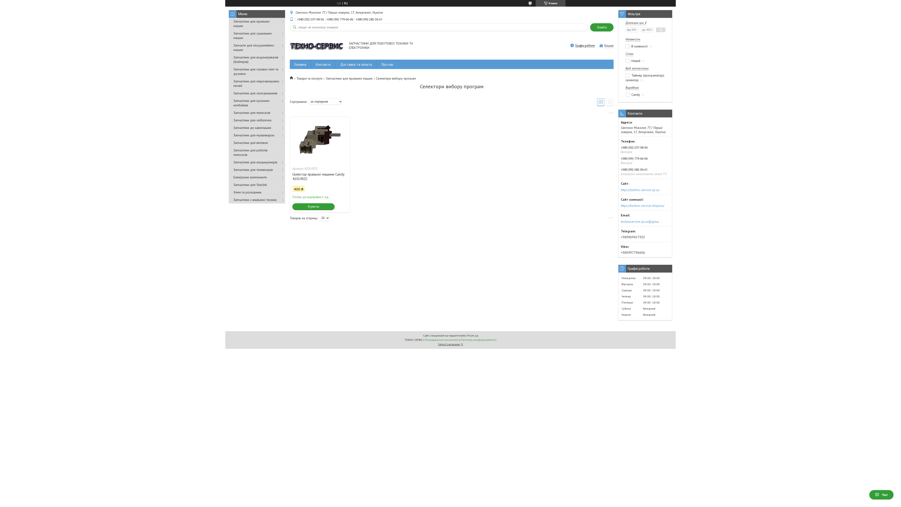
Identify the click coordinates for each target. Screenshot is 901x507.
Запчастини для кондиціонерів (255, 162)
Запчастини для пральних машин (251, 23)
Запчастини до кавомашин (252, 128)
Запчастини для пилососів (251, 113)
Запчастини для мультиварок (253, 135)
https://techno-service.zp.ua (640, 190)
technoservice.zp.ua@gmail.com (641, 221)
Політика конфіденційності (478, 340)
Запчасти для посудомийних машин (253, 47)
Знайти (602, 27)
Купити (313, 206)
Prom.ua (472, 335)
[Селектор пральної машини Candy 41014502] (320, 140)
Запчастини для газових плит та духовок (255, 71)
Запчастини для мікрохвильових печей (256, 83)
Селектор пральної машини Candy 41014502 (318, 176)
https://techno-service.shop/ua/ (642, 206)
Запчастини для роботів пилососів (250, 152)
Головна (300, 64)
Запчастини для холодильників (255, 93)
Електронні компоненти (250, 177)
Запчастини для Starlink (250, 185)
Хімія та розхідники (247, 192)
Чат (885, 495)
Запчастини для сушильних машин (252, 35)
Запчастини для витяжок (250, 143)
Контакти (323, 64)
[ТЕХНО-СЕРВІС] (317, 46)
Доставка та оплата (356, 64)
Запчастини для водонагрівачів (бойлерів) (255, 59)
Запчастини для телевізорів (253, 170)
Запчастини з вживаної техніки (255, 200)
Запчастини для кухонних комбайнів (251, 103)
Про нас (388, 64)
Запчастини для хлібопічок (252, 120)
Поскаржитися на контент (442, 340)
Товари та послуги (309, 78)
